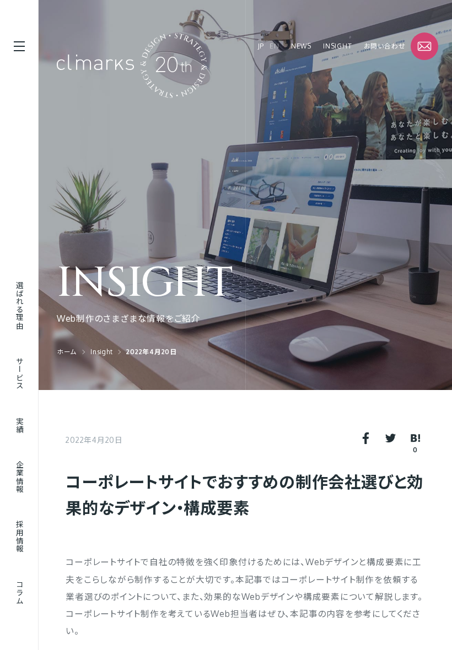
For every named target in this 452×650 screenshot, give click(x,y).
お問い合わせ (385, 46)
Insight (337, 46)
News (301, 46)
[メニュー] (19, 46)
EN (274, 46)
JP (261, 46)
